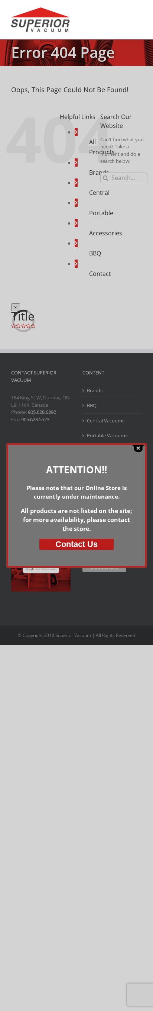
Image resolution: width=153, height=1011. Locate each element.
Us (76, 544)
